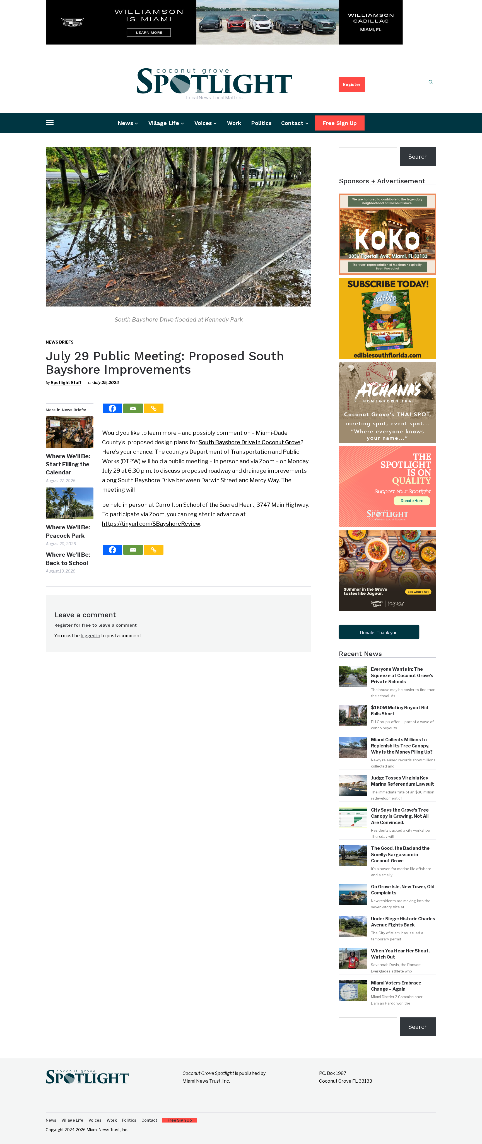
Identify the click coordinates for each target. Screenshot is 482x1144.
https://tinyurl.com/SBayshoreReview (151, 523)
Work (234, 123)
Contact (292, 123)
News (125, 123)
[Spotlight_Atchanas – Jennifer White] (387, 366)
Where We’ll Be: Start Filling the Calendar (68, 464)
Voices (203, 123)
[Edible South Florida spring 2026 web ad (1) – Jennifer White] (387, 282)
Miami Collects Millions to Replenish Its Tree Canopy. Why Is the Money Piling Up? (402, 746)
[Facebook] (112, 408)
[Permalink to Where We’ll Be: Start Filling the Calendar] (69, 432)
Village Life (163, 123)
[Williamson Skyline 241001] (224, 4)
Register (352, 84)
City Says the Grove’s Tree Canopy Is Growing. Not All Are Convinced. (400, 816)
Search (418, 156)
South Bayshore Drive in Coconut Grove (249, 442)
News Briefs (60, 342)
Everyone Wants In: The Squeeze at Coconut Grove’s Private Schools (402, 675)
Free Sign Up (339, 123)
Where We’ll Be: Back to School (68, 558)
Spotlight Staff (66, 382)
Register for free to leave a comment (95, 625)
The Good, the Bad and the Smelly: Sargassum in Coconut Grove (400, 854)
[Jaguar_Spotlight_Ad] (387, 534)
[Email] (133, 408)
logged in (90, 635)
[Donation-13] (387, 450)
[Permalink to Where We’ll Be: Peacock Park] (69, 503)
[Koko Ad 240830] (387, 198)
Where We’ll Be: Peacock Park (68, 531)
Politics (261, 123)
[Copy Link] (153, 408)
